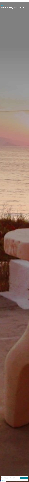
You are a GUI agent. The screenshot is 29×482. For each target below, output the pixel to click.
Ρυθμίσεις (2, 480)
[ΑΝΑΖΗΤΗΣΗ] (27, 1)
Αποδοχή (24, 477)
